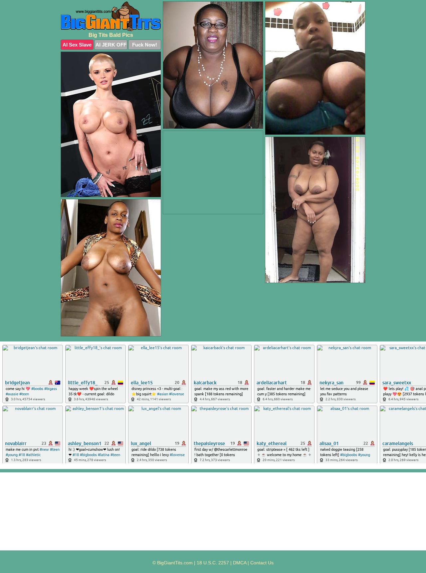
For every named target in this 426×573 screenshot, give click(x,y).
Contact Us (262, 562)
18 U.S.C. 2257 (213, 562)
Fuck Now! (144, 45)
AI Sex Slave (77, 45)
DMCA (239, 562)
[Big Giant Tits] (111, 16)
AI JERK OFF (111, 45)
